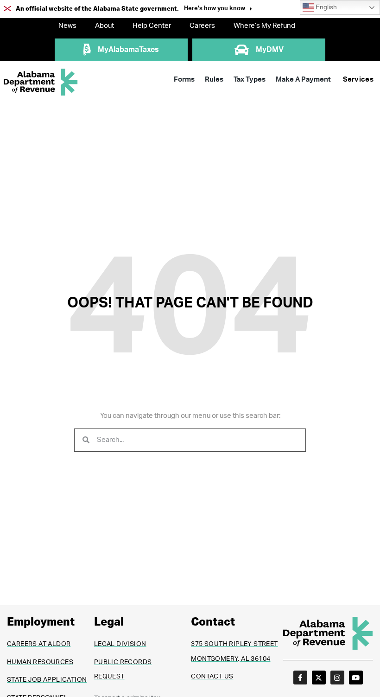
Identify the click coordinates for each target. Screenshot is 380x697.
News (67, 25)
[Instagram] (337, 677)
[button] (218, 9)
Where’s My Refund (264, 25)
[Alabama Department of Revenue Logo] (41, 82)
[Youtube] (356, 677)
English (325, 7)
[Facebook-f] (300, 677)
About (104, 25)
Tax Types (250, 79)
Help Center (152, 25)
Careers (202, 25)
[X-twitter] (319, 677)
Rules (214, 79)
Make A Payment (303, 79)
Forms (184, 79)
